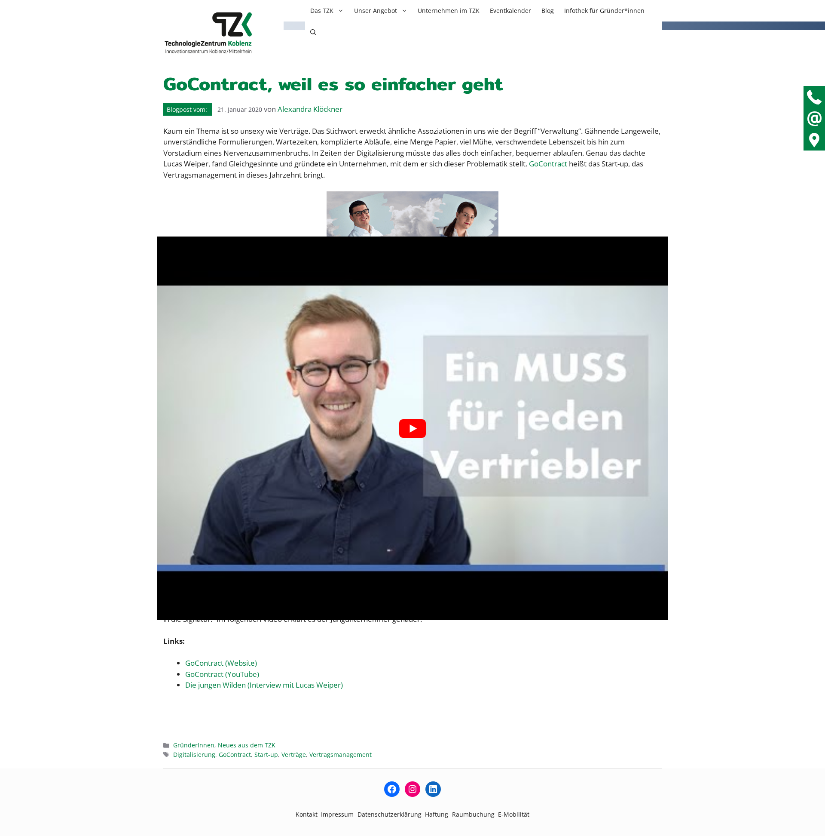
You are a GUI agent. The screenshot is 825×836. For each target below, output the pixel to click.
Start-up (266, 754)
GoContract (235, 754)
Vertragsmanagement (340, 754)
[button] (313, 32)
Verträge (293, 754)
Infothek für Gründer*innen (604, 10)
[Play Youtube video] (412, 429)
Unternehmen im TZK (449, 10)
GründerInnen (193, 745)
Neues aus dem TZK (246, 745)
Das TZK (321, 10)
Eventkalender (510, 10)
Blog (547, 10)
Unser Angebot (375, 10)
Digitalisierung (194, 754)
